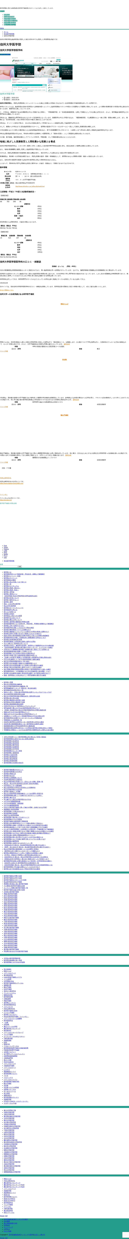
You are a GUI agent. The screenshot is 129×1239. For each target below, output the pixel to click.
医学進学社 (7, 1030)
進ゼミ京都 (7, 1060)
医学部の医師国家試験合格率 (13, 704)
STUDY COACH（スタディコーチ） (16, 1101)
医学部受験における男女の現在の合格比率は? (19, 653)
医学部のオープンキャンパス (13, 608)
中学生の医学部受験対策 (12, 958)
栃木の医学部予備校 (10, 907)
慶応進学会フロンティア (12, 1028)
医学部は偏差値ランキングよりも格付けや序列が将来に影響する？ (26, 631)
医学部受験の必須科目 (11, 741)
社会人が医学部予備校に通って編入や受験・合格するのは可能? (25, 807)
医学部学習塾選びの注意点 (13, 771)
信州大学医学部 (9, 1136)
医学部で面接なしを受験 (12, 791)
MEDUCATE (8, 995)
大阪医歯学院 (8, 1058)
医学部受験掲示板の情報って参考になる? (18, 651)
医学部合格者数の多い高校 (13, 960)
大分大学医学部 (9, 1138)
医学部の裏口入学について (13, 620)
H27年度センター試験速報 (13, 785)
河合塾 (64, 359)
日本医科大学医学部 (10, 1144)
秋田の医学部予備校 (10, 898)
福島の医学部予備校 (10, 903)
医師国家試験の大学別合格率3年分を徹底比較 (19, 726)
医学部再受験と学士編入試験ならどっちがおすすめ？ (22, 867)
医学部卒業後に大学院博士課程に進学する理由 (20, 641)
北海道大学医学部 (10, 1124)
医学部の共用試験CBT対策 (13, 639)
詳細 (6, 351)
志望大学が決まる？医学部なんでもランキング (20, 706)
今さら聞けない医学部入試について (16, 643)
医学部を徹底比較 (10, 23)
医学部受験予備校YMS (11, 1081)
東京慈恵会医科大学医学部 (13, 1142)
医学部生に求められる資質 (13, 616)
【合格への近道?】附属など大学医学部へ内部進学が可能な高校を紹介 (27, 657)
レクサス (7, 1069)
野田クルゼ (64, 304)
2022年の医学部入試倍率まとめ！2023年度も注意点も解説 (24, 722)
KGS (5, 1042)
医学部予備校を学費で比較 (13, 876)
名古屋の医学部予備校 (11, 927)
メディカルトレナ (10, 1063)
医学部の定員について (11, 598)
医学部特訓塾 (8, 997)
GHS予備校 (8, 989)
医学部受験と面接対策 (11, 753)
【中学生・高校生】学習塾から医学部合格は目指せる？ (23, 855)
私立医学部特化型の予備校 (13, 882)
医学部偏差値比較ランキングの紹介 (16, 1219)
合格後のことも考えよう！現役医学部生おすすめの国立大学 (24, 716)
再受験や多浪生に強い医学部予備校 (16, 884)
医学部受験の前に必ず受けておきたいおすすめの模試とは (23, 837)
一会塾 (6, 1022)
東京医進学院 (8, 975)
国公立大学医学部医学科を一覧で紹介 (16, 661)
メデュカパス (8, 1006)
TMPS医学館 (8, 1038)
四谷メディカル (9, 1212)
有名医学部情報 (9, 17)
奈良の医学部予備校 (10, 933)
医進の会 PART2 (9, 1199)
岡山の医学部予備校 (10, 935)
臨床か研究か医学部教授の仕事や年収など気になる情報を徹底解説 (26, 635)
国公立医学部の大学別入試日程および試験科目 (20, 787)
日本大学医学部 (9, 1158)
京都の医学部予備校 (10, 929)
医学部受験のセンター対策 (13, 751)
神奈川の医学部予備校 (11, 917)
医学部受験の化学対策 (11, 749)
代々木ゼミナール (10, 1091)
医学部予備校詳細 (10, 19)
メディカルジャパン (10, 1079)
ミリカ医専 (7, 979)
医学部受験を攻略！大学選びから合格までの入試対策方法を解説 (26, 825)
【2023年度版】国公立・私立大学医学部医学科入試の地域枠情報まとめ (28, 865)
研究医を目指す (9, 614)
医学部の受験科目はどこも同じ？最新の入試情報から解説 (23, 853)
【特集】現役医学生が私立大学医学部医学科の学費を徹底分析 (25, 710)
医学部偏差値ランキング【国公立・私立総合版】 (20, 688)
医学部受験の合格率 (10, 813)
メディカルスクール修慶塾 (13, 1018)
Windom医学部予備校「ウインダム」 (16, 1016)
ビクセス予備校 (9, 1012)
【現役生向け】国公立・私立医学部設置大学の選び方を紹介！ (25, 845)
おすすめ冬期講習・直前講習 (13, 803)
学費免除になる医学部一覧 (13, 720)
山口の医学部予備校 (10, 939)
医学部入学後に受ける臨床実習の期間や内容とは (20, 655)
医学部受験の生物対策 (11, 747)
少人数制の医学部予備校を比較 (14, 886)
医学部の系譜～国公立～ (12, 588)
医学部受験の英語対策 (11, 743)
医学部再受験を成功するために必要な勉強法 (19, 739)
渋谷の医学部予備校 (10, 913)
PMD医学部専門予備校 (11, 1050)
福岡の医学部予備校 (10, 941)
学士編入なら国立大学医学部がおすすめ (17, 799)
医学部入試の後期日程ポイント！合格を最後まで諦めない (23, 823)
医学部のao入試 (9, 775)
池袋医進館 (7, 1040)
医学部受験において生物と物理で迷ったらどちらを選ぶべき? (24, 839)
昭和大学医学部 (9, 1150)
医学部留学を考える (10, 610)
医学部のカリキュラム (11, 586)
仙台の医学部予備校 (10, 902)
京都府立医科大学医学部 (12, 1126)
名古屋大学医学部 (10, 1122)
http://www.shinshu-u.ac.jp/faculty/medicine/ (30, 186)
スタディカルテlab (10, 1103)
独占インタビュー (10, 25)
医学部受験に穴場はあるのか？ (14, 811)
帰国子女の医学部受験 (11, 815)
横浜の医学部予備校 (10, 919)
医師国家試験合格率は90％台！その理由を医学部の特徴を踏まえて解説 (28, 728)
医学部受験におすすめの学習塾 (14, 962)
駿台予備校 (64, 415)
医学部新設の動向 (10, 580)
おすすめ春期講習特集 (11, 805)
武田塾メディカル (10, 1089)
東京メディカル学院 (10, 1026)
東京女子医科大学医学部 (12, 1162)
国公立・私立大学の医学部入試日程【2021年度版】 (21, 783)
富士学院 (7, 1093)
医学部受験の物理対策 (11, 841)
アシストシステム (10, 993)
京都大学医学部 (9, 1112)
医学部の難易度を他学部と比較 (14, 700)
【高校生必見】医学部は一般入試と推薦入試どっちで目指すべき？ (26, 859)
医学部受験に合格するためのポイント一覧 (18, 843)
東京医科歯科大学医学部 (12, 1116)
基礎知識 (7, 15)
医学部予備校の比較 (10, 21)
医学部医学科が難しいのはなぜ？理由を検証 (19, 627)
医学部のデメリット (10, 578)
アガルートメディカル (11, 1046)
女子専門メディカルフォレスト (14, 1054)
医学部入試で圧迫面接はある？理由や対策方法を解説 (22, 869)
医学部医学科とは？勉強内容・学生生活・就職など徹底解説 (24, 574)
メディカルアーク (10, 973)
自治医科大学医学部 (10, 1148)
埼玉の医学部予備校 (10, 915)
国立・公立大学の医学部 (12, 604)
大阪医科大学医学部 (10, 1152)
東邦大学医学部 (9, 1160)
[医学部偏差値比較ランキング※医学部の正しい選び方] (22, 5)
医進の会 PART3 (9, 1200)
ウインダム (4, 494)
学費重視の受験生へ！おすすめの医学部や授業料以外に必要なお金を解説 (29, 730)
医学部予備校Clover (10, 1010)
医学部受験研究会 (10, 1005)
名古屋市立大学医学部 (11, 1128)
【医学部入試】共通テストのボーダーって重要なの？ (22, 851)
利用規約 (7, 1225)
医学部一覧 (7, 584)
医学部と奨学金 (9, 592)
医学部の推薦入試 (10, 773)
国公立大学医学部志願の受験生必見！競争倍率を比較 (22, 696)
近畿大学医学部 (9, 1156)
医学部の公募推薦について (13, 777)
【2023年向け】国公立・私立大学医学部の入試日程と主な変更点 (26, 857)
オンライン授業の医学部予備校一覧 (16, 888)
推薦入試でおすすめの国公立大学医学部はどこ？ (20, 714)
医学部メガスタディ (10, 1014)
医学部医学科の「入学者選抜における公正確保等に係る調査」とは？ (27, 671)
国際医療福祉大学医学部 (12, 1172)
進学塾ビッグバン (10, 1003)
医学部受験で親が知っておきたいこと (16, 817)
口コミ (2, 351)
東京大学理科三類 (10, 1110)
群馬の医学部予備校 (10, 905)
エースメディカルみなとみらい (14, 1036)
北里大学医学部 (9, 1164)
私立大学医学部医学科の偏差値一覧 (16, 686)
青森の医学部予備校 (10, 894)
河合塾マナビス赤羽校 (11, 1087)
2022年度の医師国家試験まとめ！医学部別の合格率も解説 (23, 724)
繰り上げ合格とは (10, 612)
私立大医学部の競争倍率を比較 (14, 694)
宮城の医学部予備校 (10, 900)
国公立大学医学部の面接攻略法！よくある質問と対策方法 (23, 793)
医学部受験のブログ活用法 (13, 819)
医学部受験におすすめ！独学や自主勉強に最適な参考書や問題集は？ (27, 833)
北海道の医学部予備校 (11, 892)
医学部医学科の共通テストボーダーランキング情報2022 (23, 718)
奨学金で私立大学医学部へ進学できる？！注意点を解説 (23, 667)
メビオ (6, 1075)
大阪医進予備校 (9, 1065)
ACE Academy (9, 1062)
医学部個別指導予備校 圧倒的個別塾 (16, 1048)
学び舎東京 (7, 969)
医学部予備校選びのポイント (13, 770)
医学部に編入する (10, 797)
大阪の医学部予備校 (10, 931)
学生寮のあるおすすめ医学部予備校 (16, 951)
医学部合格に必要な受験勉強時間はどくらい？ (20, 835)
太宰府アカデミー (10, 1052)
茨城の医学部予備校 (10, 909)
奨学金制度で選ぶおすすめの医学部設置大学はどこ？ (22, 708)
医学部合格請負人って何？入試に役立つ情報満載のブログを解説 (26, 827)
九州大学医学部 (9, 1118)
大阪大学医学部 (9, 1114)
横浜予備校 (7, 987)
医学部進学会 (8, 1020)
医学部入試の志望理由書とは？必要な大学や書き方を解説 (23, 665)
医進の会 (7, 1044)
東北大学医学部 (9, 1120)
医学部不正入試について (12, 618)
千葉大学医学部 (9, 1130)
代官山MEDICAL (5, 478)
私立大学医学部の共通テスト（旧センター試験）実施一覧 (23, 781)
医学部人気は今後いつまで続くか (15, 582)
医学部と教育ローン (10, 594)
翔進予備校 (7, 1001)
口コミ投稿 (7, 1231)
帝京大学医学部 (9, 1170)
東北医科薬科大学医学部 (12, 1166)
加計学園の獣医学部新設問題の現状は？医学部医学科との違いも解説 (27, 669)
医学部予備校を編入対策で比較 (14, 890)
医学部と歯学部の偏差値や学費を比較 (16, 622)
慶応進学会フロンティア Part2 (14, 1185)
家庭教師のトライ (10, 1071)
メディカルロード (10, 1067)
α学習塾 (6, 1024)
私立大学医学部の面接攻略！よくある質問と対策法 (21, 849)
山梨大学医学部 (9, 1132)
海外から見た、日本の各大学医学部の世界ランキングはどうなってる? (27, 692)
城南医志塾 (7, 985)
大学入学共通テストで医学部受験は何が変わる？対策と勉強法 (25, 737)
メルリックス (8, 1077)
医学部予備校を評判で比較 (13, 878)
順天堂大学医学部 (10, 1146)
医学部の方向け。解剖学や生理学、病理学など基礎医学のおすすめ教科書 (29, 645)
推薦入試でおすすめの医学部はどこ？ (16, 712)
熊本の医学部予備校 (10, 945)
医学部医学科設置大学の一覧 (13, 690)
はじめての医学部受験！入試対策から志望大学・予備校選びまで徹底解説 (29, 829)
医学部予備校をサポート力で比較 (15, 880)
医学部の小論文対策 (10, 755)
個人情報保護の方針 (10, 1223)
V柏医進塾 (7, 999)
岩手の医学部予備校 (10, 896)
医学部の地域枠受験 (10, 761)
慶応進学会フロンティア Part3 (14, 1187)
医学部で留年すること (11, 600)
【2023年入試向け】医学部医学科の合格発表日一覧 (21, 863)
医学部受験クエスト (10, 1073)
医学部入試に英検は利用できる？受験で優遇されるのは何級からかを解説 (29, 831)
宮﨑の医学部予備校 (10, 947)
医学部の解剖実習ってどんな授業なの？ (17, 629)
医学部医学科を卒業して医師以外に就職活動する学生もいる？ (25, 637)
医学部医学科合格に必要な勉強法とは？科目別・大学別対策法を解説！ (28, 861)
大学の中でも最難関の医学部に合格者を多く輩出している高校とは (26, 649)
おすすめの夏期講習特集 (12, 801)
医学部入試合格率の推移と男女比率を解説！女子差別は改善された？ (27, 673)
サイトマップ (8, 1227)
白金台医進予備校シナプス (13, 977)
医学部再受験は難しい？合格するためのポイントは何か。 (23, 795)
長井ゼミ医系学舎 (10, 991)
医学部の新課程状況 (10, 757)
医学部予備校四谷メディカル (13, 983)
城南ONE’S (8, 1095)
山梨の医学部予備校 (10, 925)
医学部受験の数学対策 (11, 745)
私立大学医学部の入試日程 (13, 789)
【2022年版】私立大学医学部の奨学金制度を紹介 (20, 596)
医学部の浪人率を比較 (11, 698)
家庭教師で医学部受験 (11, 809)
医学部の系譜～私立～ (11, 590)
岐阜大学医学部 (9, 1134)
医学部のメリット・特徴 (12, 576)
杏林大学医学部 (9, 1168)
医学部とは (7, 572)
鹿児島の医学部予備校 (11, 949)
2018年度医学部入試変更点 (13, 779)
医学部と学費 (8, 682)
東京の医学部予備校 (10, 911)
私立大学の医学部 (10, 606)
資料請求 (67, 344)
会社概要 (7, 1221)
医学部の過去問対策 (10, 759)
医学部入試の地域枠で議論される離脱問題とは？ (20, 663)
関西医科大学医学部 (10, 1154)
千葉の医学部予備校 (10, 921)
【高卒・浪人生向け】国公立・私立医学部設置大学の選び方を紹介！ (27, 847)
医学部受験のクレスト (11, 1097)
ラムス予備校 (8, 1034)
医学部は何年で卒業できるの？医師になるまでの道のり (23, 633)
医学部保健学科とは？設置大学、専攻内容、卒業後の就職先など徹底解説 (29, 624)
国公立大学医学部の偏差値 (13, 684)
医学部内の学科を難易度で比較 (14, 702)
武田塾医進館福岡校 (10, 1056)
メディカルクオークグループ (13, 1032)
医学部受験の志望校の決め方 (13, 763)
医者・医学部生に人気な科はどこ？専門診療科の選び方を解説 (25, 675)
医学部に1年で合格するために (14, 625)
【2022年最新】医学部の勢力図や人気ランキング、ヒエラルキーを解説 (28, 647)
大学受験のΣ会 (9, 981)
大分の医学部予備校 (10, 943)
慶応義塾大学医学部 (10, 1140)
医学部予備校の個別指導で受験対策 (16, 821)
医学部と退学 (8, 602)
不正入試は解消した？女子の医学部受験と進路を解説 (22, 659)
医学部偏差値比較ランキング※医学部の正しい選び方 (27, 1235)
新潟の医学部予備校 (10, 923)
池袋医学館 (7, 1099)
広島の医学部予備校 (10, 937)
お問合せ (7, 1229)
